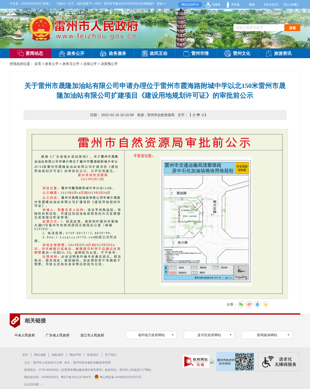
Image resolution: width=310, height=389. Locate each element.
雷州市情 (200, 53)
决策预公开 (109, 64)
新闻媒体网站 (267, 335)
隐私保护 (57, 355)
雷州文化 (241, 53)
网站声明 (75, 355)
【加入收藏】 (290, 4)
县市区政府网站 (209, 335)
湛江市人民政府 (92, 335)
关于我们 (110, 355)
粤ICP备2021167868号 (76, 377)
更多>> (161, 3)
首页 (37, 64)
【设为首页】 (271, 4)
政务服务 (117, 53)
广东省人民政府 (58, 335)
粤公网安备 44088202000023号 (121, 377)
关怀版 (235, 4)
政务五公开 (70, 64)
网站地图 (40, 355)
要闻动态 (34, 53)
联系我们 (93, 355)
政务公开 (76, 53)
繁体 (252, 4)
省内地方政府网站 (151, 335)
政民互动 (158, 53)
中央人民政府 (25, 335)
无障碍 (215, 4)
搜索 (292, 28)
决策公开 (90, 64)
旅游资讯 (283, 53)
